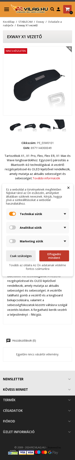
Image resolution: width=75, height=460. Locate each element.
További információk (46, 178)
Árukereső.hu (54, 447)
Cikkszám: (28, 143)
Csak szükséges (21, 256)
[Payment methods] (38, 452)
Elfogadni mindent (54, 256)
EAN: (26, 148)
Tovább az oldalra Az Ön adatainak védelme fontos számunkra (37, 267)
